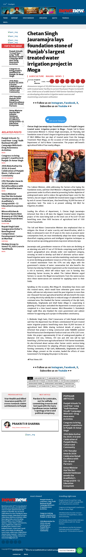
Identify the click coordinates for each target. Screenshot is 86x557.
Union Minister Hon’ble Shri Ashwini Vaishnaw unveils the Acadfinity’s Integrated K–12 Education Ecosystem (16, 118)
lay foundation (44, 386)
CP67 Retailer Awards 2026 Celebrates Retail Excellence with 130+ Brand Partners (16, 101)
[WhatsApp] (66, 6)
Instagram (57, 102)
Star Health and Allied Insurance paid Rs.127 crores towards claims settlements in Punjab (15, 402)
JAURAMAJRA (32, 386)
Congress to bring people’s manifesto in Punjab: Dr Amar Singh (16, 72)
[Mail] (76, 3)
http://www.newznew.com (21, 427)
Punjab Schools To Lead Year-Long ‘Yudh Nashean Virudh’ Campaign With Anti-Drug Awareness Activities (16, 57)
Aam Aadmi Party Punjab (36, 381)
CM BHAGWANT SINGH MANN (54, 383)
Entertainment (7, 178)
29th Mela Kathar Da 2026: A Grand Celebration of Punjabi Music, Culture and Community (16, 86)
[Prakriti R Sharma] (27, 81)
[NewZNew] (71, 11)
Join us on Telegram (57, 121)
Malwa (50, 76)
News (3, 152)
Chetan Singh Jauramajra (69, 381)
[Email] (72, 81)
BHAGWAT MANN (52, 381)
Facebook (69, 102)
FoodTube (5, 223)
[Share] (79, 3)
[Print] (77, 81)
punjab (60, 386)
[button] (82, 20)
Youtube (62, 106)
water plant (70, 386)
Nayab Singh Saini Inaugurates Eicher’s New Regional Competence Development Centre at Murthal (12, 232)
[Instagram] (70, 3)
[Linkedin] (73, 3)
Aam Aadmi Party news (56, 378)
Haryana (5, 241)
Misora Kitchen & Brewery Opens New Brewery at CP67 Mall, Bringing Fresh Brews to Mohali (12, 216)
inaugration (69, 383)
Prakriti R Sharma (37, 81)
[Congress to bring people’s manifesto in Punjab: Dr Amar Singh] (5, 70)
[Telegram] (83, 81)
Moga (54, 386)
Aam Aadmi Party (40, 378)
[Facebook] (66, 3)
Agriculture (36, 76)
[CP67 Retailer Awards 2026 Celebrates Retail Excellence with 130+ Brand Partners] (5, 98)
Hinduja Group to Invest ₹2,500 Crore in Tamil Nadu (13, 246)
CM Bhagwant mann (35, 383)
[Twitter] (82, 3)
